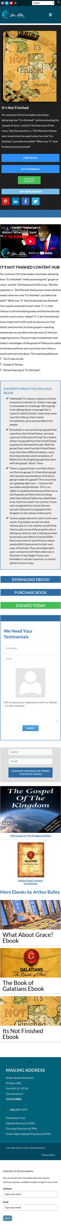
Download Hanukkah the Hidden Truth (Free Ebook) (30, 772)
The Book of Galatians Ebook (23, 985)
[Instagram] (15, 3)
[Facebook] (2, 3)
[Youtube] (11, 3)
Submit (30, 728)
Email (6, 1202)
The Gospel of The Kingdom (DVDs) (30, 835)
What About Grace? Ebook (28, 937)
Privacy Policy (48, 1155)
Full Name (7, 1188)
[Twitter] (7, 3)
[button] (58, 2)
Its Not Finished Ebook (23, 1033)
